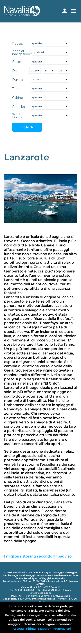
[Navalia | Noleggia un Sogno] (22, 15)
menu (73, 11)
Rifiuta (31, 628)
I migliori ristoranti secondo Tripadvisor (38, 556)
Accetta (18, 628)
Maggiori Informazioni (54, 628)
